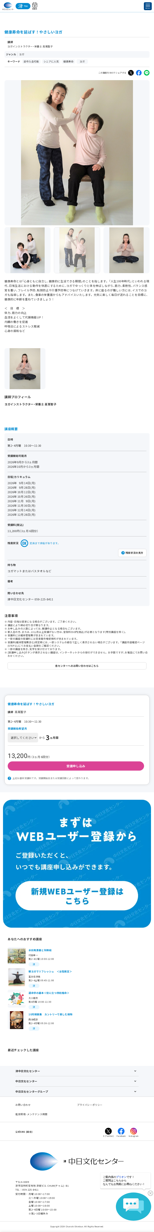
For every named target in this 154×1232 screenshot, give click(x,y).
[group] (28, 250)
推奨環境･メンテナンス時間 (31, 1114)
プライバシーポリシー (90, 1105)
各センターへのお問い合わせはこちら (77, 666)
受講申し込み (75, 766)
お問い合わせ (23, 1105)
